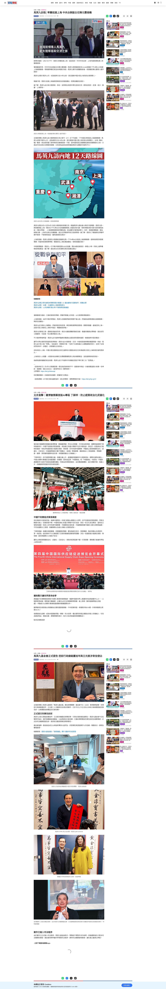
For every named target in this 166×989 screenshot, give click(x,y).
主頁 (35, 10)
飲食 (121, 107)
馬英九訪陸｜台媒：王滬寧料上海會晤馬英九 (49, 305)
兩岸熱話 (43, 10)
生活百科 (122, 81)
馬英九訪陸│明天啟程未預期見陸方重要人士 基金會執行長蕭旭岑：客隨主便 (60, 303)
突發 (121, 54)
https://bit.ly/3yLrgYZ (89, 379)
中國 (39, 10)
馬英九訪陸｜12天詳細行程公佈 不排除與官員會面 (51, 307)
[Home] (12, 3)
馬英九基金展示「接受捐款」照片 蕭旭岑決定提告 (59, 731)
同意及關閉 (127, 985)
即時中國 (43, 392)
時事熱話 (122, 45)
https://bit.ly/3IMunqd (48, 371)
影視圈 (121, 27)
